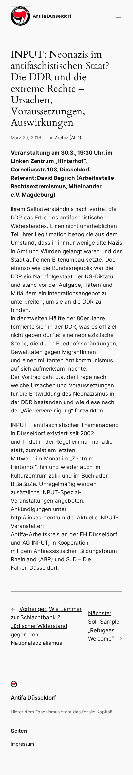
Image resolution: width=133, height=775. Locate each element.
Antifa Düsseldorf (52, 16)
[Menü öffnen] (118, 16)
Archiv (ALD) (68, 137)
